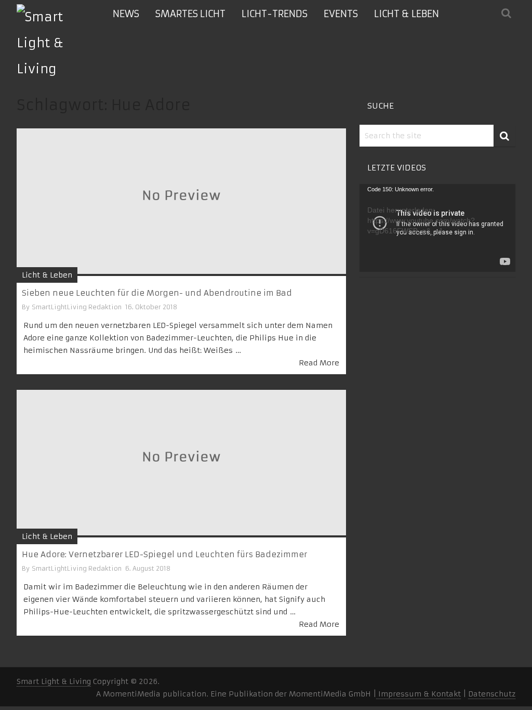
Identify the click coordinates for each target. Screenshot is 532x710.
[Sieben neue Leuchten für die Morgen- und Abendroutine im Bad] (181, 202)
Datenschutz (491, 694)
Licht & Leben (406, 14)
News (126, 14)
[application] (437, 228)
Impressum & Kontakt (418, 694)
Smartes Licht (190, 14)
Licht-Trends (275, 14)
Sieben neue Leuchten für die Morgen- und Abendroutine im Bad (157, 293)
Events (341, 14)
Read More (319, 362)
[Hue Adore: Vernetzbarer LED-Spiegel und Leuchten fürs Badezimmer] (181, 463)
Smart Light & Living (54, 681)
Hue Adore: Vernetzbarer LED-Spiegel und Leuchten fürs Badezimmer (164, 554)
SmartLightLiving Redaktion (77, 307)
